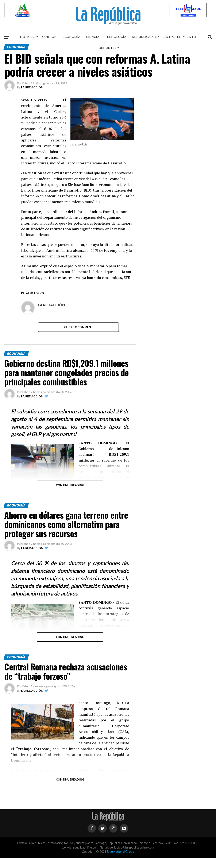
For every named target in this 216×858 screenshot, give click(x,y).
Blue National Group (120, 851)
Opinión (49, 37)
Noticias (27, 37)
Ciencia (92, 37)
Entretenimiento (180, 37)
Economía (71, 37)
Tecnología (115, 37)
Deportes (107, 48)
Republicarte (144, 37)
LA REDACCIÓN (32, 87)
